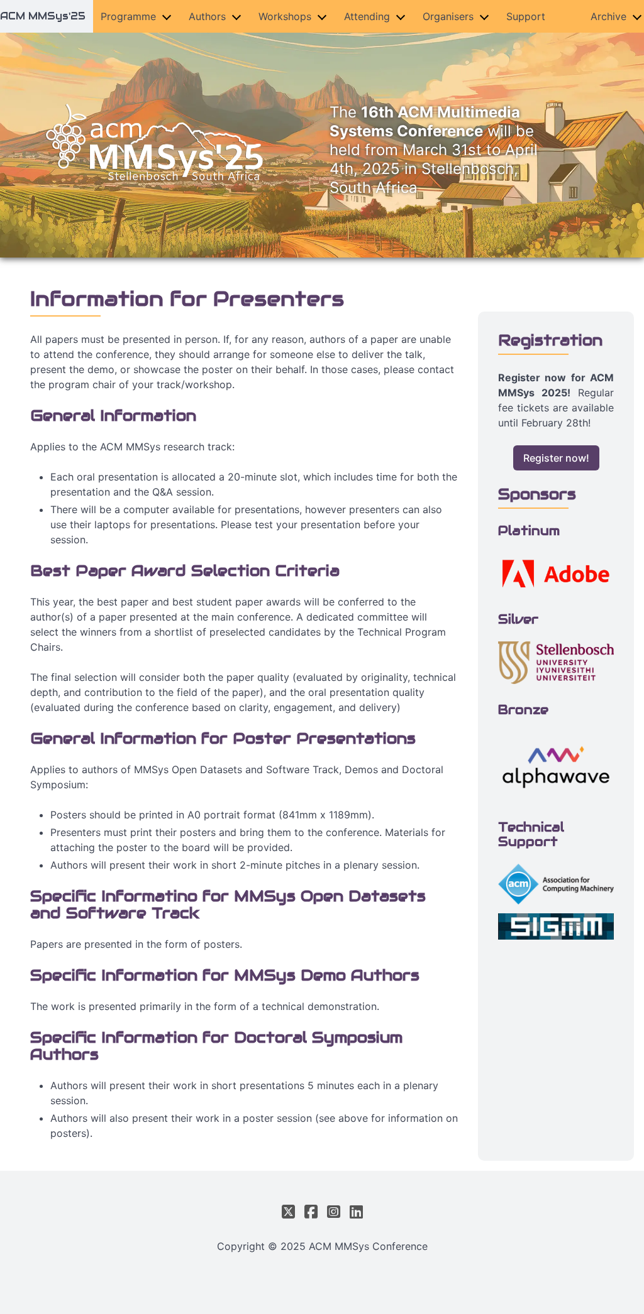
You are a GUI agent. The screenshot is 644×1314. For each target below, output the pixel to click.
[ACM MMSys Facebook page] (310, 1212)
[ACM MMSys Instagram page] (333, 1212)
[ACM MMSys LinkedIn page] (354, 1212)
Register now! (556, 458)
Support (525, 16)
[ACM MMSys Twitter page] (290, 1212)
